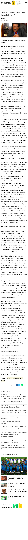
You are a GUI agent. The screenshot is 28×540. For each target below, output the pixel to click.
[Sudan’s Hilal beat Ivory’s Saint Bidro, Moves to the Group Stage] (14, 466)
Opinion (3, 18)
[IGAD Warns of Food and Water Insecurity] (4, 498)
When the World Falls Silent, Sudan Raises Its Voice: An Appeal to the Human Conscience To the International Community (14, 440)
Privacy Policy (15, 536)
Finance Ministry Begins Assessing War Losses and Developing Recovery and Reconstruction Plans (14, 434)
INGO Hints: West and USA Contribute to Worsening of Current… (15, 479)
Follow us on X (21, 536)
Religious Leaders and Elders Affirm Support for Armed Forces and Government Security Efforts (13, 412)
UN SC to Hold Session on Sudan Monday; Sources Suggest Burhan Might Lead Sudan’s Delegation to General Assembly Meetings (13, 396)
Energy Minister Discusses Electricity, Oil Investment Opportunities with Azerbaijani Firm (13, 447)
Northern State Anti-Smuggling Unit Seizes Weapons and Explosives (16, 485)
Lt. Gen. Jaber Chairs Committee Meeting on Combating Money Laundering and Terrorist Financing (13, 428)
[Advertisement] (14, 517)
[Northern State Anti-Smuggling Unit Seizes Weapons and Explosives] (4, 485)
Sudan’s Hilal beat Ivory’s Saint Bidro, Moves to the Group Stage (14, 472)
